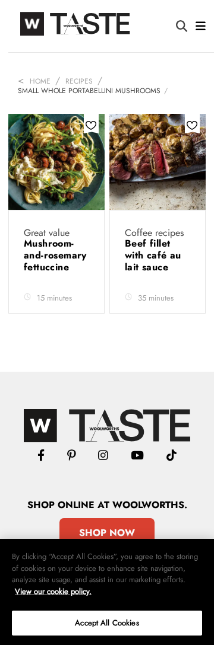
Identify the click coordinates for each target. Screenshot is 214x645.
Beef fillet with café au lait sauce (153, 255)
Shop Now (107, 532)
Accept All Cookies (107, 622)
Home (40, 81)
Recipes (79, 81)
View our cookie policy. (53, 591)
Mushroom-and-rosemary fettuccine (55, 255)
